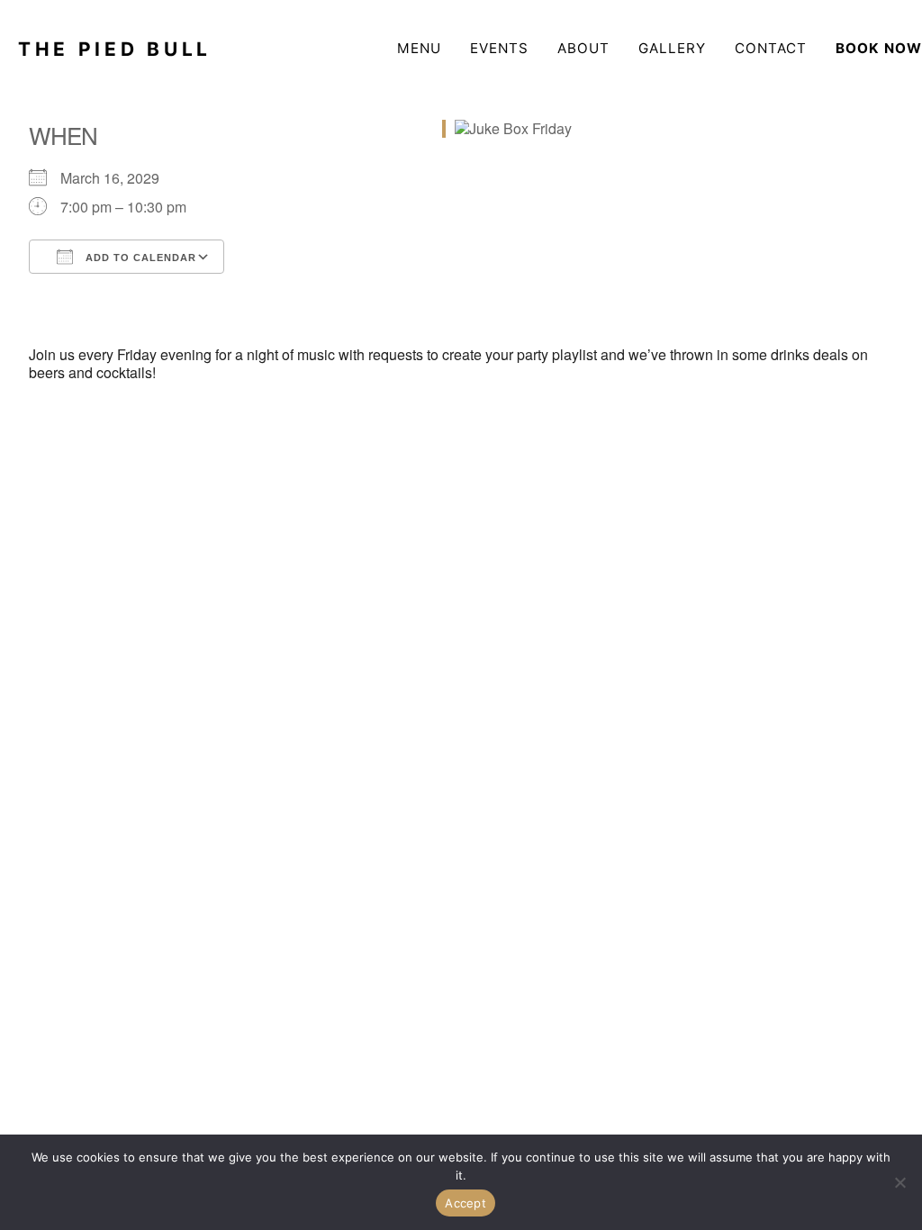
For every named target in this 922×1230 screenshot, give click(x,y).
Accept (465, 1203)
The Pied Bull (115, 49)
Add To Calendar (139, 257)
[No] (899, 1182)
